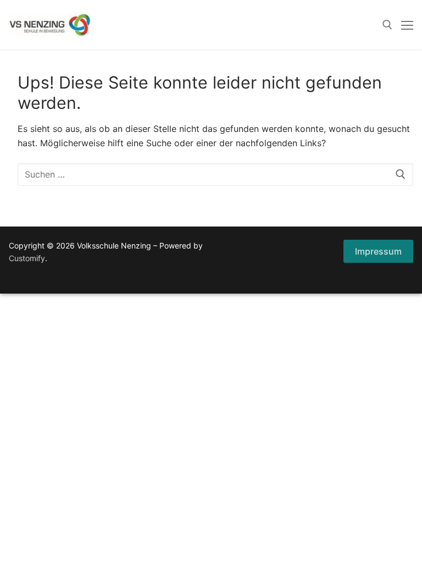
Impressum (378, 251)
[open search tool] (387, 25)
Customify (27, 258)
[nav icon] (407, 24)
